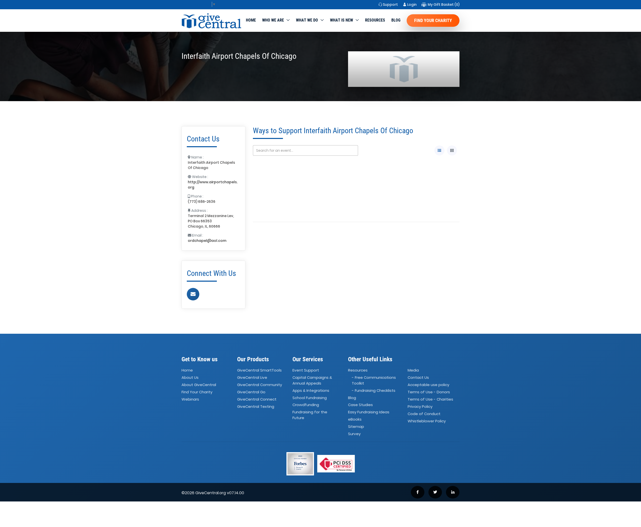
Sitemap (356, 426)
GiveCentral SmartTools (259, 370)
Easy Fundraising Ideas (368, 412)
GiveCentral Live (252, 377)
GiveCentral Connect (256, 399)
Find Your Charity (433, 20)
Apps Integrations (310, 390)
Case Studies (360, 405)
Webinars (190, 399)
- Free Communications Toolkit (374, 380)
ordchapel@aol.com (207, 240)
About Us (190, 377)
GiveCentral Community (259, 384)
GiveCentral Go (251, 392)
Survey (354, 433)
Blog (395, 20)
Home (251, 20)
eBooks (355, 419)
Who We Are (273, 20)
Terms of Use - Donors (429, 392)
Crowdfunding (305, 405)
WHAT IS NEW (341, 20)
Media (413, 370)
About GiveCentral (199, 384)
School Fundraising (309, 397)
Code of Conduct (424, 413)
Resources (375, 20)
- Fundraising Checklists (373, 390)
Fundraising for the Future (309, 415)
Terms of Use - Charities (430, 399)
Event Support (305, 370)
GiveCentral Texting (255, 406)
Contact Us (418, 377)
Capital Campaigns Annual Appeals (312, 380)
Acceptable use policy (428, 384)
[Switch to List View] (439, 150)
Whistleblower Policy (427, 421)
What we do (307, 20)
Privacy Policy (420, 406)
